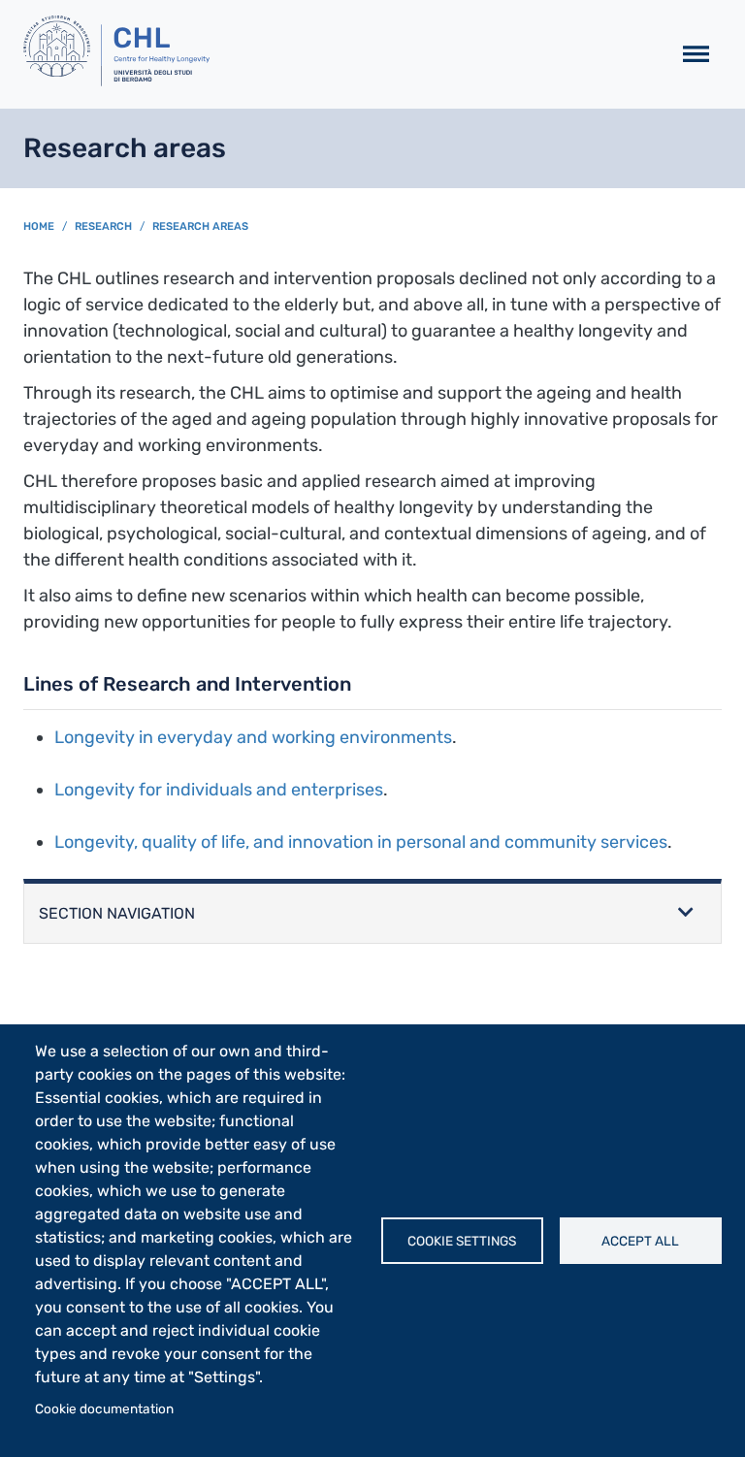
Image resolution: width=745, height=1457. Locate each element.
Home (38, 226)
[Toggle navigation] (696, 55)
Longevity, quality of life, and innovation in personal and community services (360, 842)
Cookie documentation (104, 1408)
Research (103, 226)
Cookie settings (461, 1240)
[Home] (339, 54)
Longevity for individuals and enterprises (218, 789)
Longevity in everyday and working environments (253, 737)
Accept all (640, 1240)
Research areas (200, 226)
